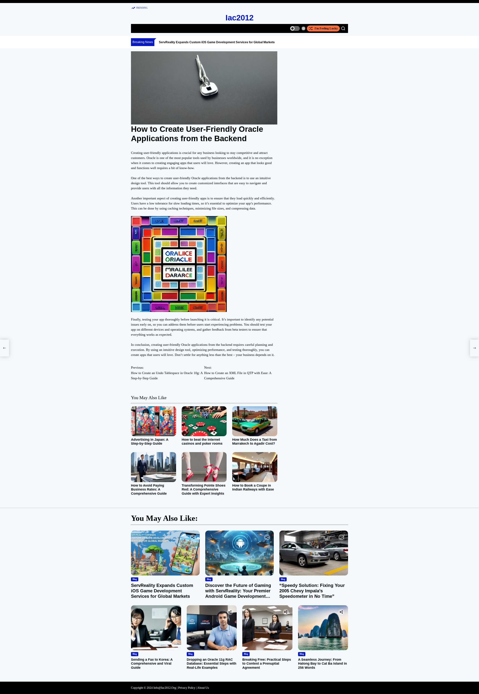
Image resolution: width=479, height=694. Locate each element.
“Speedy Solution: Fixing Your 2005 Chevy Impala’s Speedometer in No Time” (312, 591)
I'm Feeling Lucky (326, 28)
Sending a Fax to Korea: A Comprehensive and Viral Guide (152, 663)
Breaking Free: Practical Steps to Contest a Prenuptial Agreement (266, 663)
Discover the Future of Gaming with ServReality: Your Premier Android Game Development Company (238, 593)
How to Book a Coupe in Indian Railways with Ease (253, 487)
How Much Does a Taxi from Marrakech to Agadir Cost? (254, 442)
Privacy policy (186, 687)
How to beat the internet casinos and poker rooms (202, 442)
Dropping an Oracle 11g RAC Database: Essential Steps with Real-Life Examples (211, 663)
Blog (134, 579)
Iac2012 (239, 17)
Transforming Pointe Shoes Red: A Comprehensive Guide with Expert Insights (203, 489)
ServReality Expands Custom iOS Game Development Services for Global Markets (217, 42)
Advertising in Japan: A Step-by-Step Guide (149, 442)
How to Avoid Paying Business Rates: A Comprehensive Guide (149, 489)
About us (203, 687)
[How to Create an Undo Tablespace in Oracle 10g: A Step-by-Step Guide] (4, 348)
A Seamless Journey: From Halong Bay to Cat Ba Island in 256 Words (322, 663)
